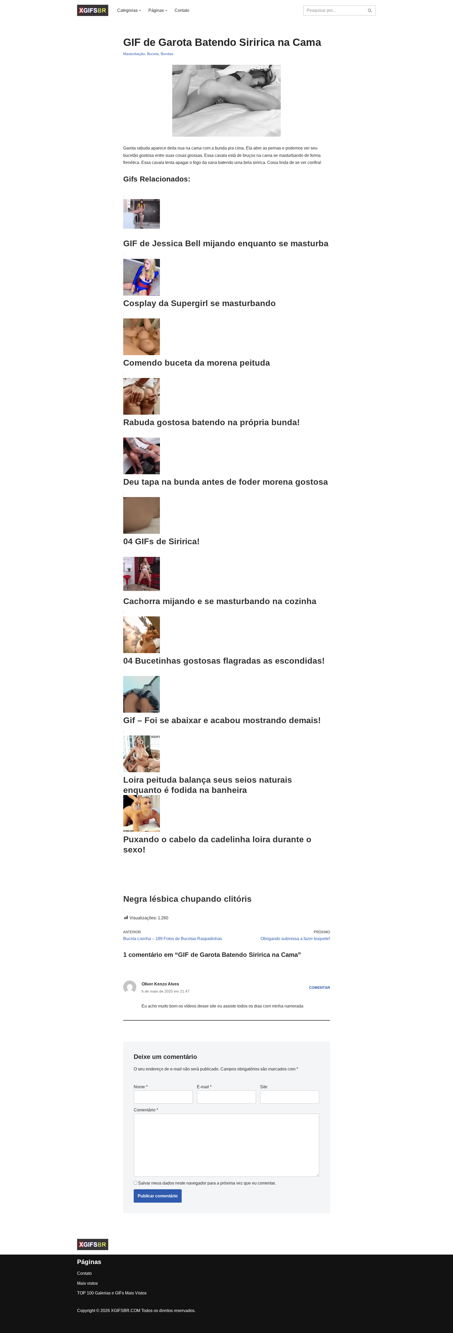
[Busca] (370, 10)
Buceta (153, 54)
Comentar (319, 987)
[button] (140, 10)
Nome (141, 1087)
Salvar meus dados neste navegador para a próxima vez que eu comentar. (207, 1183)
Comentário (146, 1110)
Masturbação (134, 54)
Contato (182, 10)
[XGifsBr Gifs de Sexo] (92, 10)
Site (263, 1087)
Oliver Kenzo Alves (160, 984)
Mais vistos (87, 1283)
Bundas (167, 54)
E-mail (204, 1087)
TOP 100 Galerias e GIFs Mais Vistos (112, 1293)
